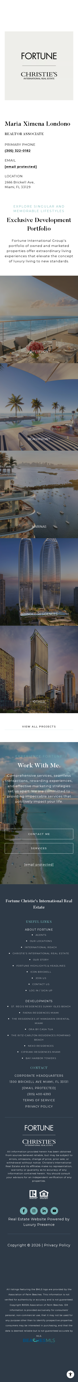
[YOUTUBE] (54, 1211)
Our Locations (41, 941)
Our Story (41, 959)
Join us (41, 978)
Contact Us (40, 984)
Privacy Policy (57, 1245)
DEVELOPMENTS (39, 1001)
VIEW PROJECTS (39, 319)
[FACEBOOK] (23, 1211)
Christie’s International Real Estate (41, 953)
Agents (41, 934)
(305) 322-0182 (18, 151)
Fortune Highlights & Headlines (41, 965)
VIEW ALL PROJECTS (39, 726)
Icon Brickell (40, 971)
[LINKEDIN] (44, 1211)
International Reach (41, 947)
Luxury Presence (39, 1225)
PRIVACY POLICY (39, 1106)
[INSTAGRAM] (34, 1211)
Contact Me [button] (39, 833)
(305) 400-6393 (39, 1094)
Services (39, 848)
